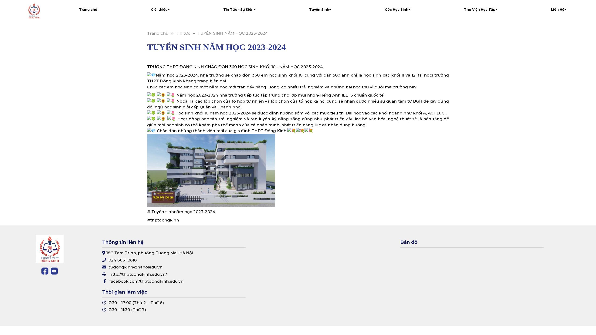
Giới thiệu (159, 9)
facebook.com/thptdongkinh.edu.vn (146, 281)
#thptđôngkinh (163, 220)
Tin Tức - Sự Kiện (238, 9)
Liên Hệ (557, 9)
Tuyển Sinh (319, 9)
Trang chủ (88, 9)
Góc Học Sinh (396, 9)
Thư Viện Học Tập (479, 9)
